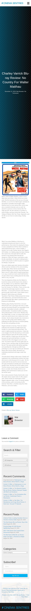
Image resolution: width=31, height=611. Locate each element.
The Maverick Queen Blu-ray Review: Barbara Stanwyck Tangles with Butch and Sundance (15, 490)
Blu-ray (9, 410)
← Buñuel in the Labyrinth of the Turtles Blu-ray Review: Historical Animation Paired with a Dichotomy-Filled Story (15, 590)
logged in (11, 441)
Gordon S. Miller (7, 484)
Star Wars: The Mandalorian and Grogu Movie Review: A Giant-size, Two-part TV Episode (14, 502)
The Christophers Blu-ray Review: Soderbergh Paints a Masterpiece (14, 496)
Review (18, 410)
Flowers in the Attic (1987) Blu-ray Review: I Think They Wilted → (15, 595)
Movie (13, 410)
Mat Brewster (20, 91)
